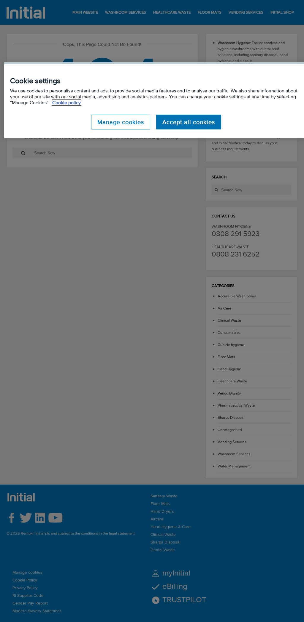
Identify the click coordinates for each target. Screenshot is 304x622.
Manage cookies (120, 122)
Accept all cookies (188, 122)
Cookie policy (66, 102)
